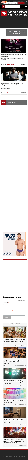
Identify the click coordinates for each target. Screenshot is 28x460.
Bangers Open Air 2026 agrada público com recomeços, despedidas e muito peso (14, 381)
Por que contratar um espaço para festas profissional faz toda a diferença (14, 361)
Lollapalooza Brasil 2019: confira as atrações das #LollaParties (12, 84)
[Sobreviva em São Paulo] (14, 13)
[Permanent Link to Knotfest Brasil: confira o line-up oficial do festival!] (13, 46)
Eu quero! (21, 3)
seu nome (6, 303)
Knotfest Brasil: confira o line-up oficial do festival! (13, 55)
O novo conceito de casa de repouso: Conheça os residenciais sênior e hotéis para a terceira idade (15, 341)
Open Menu (26, 7)
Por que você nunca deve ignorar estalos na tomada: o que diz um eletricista (13, 420)
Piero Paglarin (10, 64)
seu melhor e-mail (8, 311)
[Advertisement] (14, 166)
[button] (14, 2)
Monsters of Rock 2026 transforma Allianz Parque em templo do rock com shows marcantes (14, 441)
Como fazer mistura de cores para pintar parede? (14, 401)
